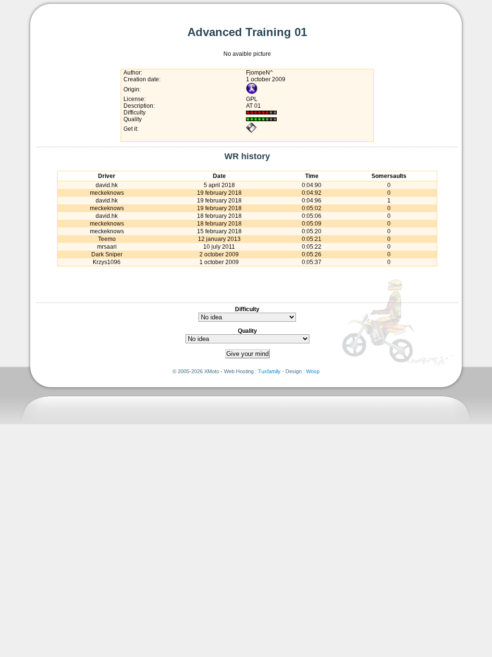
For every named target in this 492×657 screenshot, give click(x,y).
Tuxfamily (269, 371)
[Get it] (251, 131)
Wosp (313, 371)
